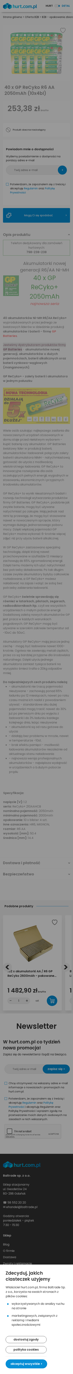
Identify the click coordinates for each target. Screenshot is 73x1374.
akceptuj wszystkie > (26, 1364)
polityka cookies (26, 1349)
